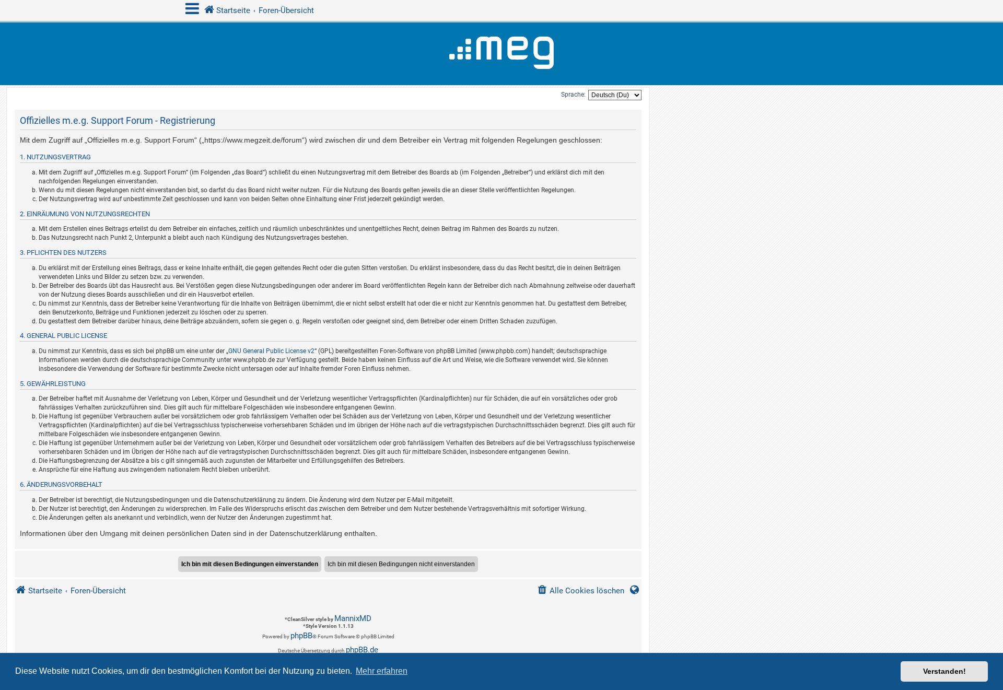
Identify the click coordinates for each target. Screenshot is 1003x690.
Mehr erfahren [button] (381, 670)
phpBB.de (362, 649)
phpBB (301, 635)
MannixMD (352, 618)
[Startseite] (501, 54)
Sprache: (573, 94)
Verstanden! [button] (944, 671)
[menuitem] (581, 591)
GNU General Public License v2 (271, 351)
